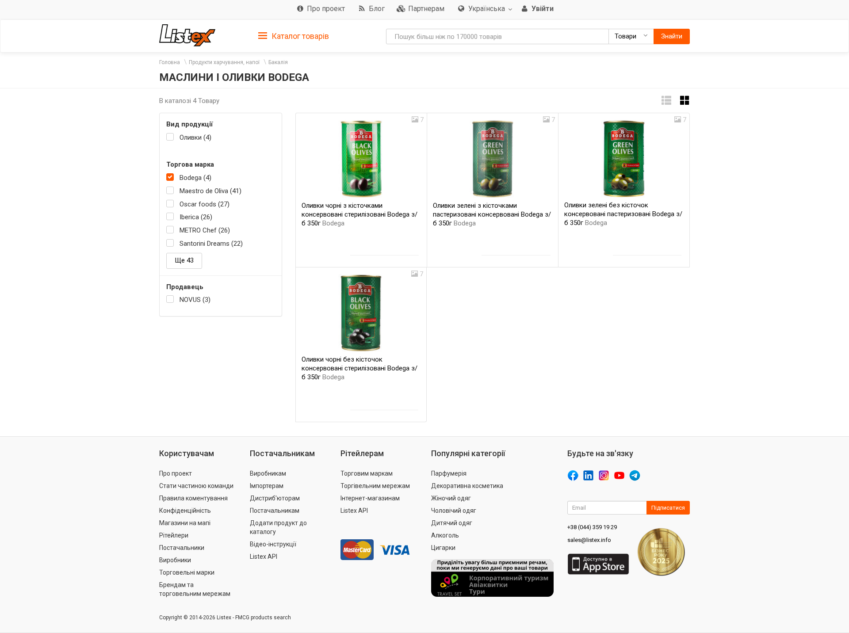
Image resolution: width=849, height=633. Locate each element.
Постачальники (181, 547)
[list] (666, 100)
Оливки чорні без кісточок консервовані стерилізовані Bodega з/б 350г (359, 368)
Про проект (175, 473)
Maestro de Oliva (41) (210, 191)
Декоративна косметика (467, 485)
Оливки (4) (195, 137)
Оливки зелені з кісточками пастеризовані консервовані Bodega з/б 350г (492, 214)
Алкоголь (445, 535)
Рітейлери (173, 535)
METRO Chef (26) (205, 230)
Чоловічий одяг (453, 510)
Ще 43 (184, 260)
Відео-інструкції (273, 544)
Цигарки (443, 547)
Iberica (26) (196, 217)
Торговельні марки (186, 572)
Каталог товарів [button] (299, 36)
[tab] (293, 35)
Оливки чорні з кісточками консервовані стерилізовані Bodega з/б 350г (359, 214)
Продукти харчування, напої (224, 62)
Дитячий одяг (451, 522)
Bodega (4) (195, 178)
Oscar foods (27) (204, 204)
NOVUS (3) (195, 300)
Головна (169, 62)
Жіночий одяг (451, 498)
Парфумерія (449, 473)
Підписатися (668, 507)
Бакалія (278, 62)
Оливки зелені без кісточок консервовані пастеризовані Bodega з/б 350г (623, 214)
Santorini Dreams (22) (211, 244)
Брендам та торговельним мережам (194, 589)
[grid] (685, 100)
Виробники (175, 560)
